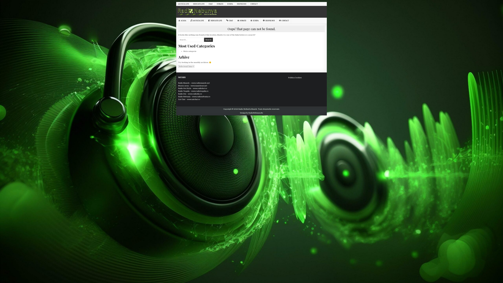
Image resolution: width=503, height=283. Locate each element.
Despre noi (241, 4)
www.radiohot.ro (200, 88)
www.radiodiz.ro (195, 94)
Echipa (230, 4)
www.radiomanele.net (200, 83)
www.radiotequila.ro (199, 91)
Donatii (220, 4)
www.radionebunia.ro (201, 97)
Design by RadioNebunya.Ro (251, 113)
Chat (211, 4)
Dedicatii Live (198, 4)
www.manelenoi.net (199, 86)
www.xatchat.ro (193, 99)
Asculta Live (183, 4)
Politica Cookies (295, 78)
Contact (254, 4)
